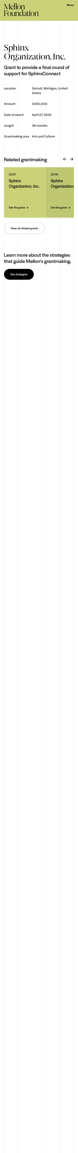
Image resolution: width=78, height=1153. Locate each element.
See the (17, 207)
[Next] (71, 159)
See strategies (18, 274)
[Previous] (64, 159)
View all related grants (24, 228)
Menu (70, 5)
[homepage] (21, 9)
